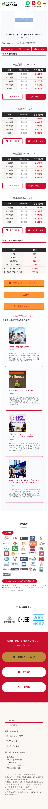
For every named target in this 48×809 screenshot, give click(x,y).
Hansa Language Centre (19, 347)
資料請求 (25, 672)
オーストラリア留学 (14, 736)
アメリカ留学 (11, 741)
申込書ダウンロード (25, 306)
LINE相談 (26, 687)
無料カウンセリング (25, 657)
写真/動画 (41, 49)
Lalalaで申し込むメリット (24, 316)
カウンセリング (36, 97)
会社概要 (10, 757)
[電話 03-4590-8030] (39, 4)
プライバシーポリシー (16, 765)
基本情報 (10, 49)
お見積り (25, 295)
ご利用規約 (11, 762)
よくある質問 (11, 725)
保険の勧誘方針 (13, 768)
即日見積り (13, 97)
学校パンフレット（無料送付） (25, 283)
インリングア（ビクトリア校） (22, 390)
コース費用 (25, 49)
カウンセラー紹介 (14, 760)
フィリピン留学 (12, 746)
